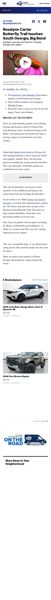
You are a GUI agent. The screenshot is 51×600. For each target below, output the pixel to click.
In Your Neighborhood (12, 22)
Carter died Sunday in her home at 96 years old (24, 151)
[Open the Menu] (4, 3)
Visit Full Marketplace (40, 280)
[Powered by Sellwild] (44, 421)
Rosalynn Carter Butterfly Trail (26, 94)
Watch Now (43, 3)
